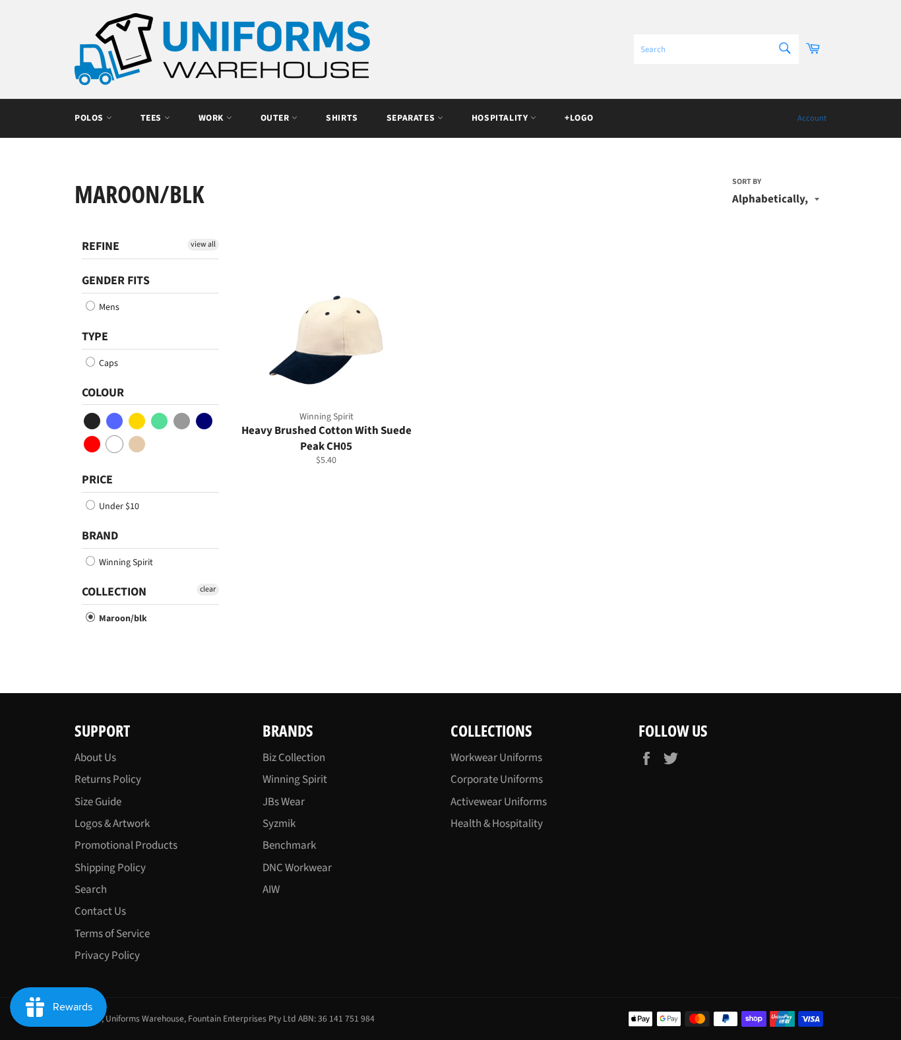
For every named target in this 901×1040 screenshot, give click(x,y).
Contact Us (100, 911)
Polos (90, 117)
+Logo (579, 117)
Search (91, 890)
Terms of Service (112, 934)
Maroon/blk (122, 618)
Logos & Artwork (112, 824)
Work (212, 117)
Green (160, 421)
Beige (137, 444)
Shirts (342, 117)
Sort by (746, 182)
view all (203, 244)
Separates (412, 117)
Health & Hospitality (496, 824)
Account (811, 118)
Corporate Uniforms (496, 779)
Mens (108, 307)
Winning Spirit (125, 562)
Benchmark (289, 845)
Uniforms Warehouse (145, 1018)
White (115, 444)
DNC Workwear (297, 868)
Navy (205, 421)
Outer (276, 117)
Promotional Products (126, 845)
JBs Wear (284, 802)
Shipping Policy (110, 868)
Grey (182, 421)
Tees (152, 117)
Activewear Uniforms (498, 802)
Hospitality (501, 117)
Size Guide (98, 802)
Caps (107, 363)
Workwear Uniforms (496, 758)
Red (93, 444)
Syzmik (279, 824)
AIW (271, 890)
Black (93, 421)
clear (208, 589)
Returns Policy (108, 779)
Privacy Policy (107, 956)
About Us (95, 758)
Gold (137, 421)
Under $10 (118, 506)
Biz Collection (294, 758)
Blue (115, 421)
